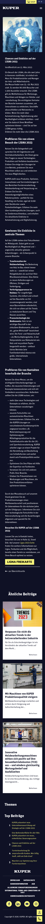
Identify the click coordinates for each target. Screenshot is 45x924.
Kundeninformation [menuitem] (19, 884)
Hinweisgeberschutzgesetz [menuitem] (22, 896)
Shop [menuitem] (32, 2)
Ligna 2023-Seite (27, 543)
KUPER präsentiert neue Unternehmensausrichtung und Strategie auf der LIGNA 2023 (23, 825)
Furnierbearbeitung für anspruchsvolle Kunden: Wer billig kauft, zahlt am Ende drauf (25, 853)
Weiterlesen (33, 655)
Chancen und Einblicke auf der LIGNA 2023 (23, 844)
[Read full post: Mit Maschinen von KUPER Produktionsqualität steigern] (22, 676)
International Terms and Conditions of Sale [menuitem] (22, 891)
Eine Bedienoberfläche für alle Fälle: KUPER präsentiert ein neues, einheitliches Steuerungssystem (26, 836)
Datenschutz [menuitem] (29, 880)
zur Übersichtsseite (17, 571)
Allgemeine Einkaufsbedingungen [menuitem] (23, 888)
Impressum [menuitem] (15, 880)
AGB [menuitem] (33, 884)
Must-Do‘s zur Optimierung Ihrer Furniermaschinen (24, 862)
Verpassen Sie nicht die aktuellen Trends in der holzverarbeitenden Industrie (21, 635)
